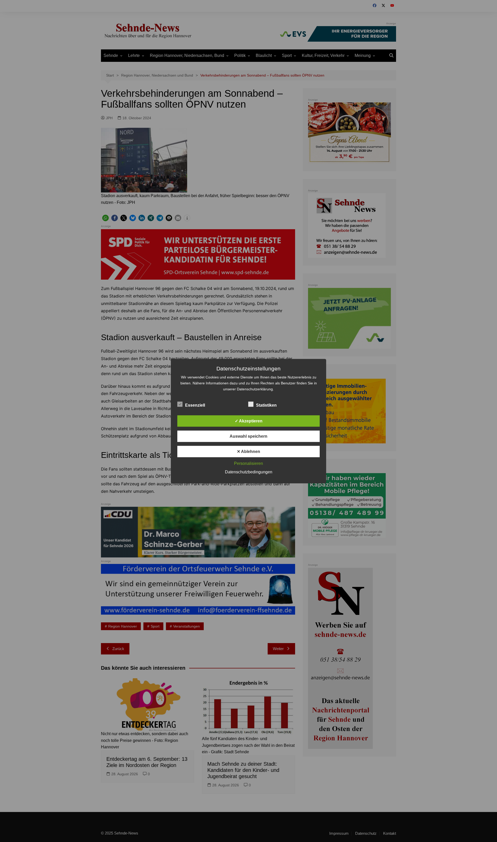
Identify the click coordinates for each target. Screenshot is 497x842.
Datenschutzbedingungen (248, 472)
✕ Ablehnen (248, 451)
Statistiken (266, 405)
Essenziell (195, 405)
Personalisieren (248, 463)
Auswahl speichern (248, 436)
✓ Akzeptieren (248, 421)
